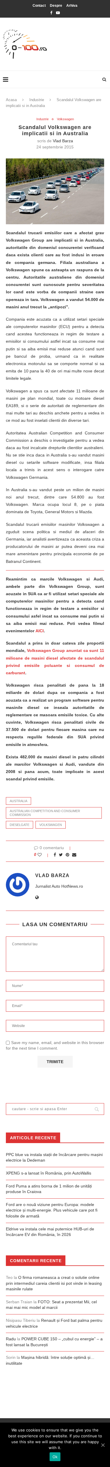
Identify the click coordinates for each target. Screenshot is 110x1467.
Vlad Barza (63, 140)
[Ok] (103, 1445)
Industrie (36, 100)
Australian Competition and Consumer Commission (45, 813)
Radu (11, 1338)
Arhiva (71, 6)
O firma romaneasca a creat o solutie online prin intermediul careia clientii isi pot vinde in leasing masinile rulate (54, 1283)
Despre (56, 6)
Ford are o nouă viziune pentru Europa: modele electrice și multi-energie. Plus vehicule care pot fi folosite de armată (51, 1210)
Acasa (11, 100)
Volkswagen (65, 119)
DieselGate (19, 825)
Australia (18, 801)
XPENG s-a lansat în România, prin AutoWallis (48, 1173)
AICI (39, 630)
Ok (55, 1456)
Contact (39, 6)
